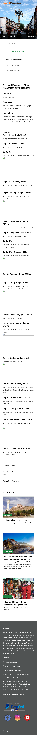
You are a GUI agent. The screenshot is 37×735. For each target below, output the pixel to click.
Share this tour (20, 51)
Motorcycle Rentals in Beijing (14, 694)
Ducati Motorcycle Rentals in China (16, 686)
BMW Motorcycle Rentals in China (15, 681)
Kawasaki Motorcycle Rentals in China (17, 684)
